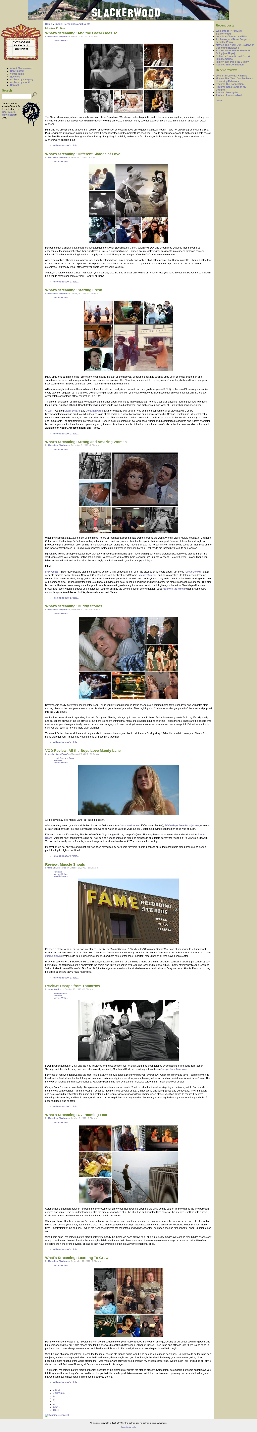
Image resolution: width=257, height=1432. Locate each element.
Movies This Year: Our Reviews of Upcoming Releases (235, 46)
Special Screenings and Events (72, 24)
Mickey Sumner (147, 575)
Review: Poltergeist (227, 92)
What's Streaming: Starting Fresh (73, 290)
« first (56, 1390)
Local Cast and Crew (64, 758)
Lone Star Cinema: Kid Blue (231, 36)
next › (56, 1407)
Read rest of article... (67, 145)
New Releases (61, 876)
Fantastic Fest (60, 993)
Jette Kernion (54, 989)
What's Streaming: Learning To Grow (76, 1258)
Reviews (15, 76)
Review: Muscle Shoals (65, 864)
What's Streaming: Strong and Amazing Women (86, 442)
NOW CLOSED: (21, 41)
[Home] (128, 19)
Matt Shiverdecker (57, 868)
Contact (14, 85)
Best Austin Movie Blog (8, 113)
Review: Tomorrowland (229, 95)
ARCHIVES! (21, 49)
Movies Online (61, 41)
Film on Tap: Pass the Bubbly (232, 61)
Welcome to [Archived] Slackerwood (229, 32)
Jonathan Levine (129, 825)
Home (48, 24)
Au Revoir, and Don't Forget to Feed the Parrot (233, 41)
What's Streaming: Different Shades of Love (82, 154)
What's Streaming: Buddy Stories (73, 606)
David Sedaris (72, 410)
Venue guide (17, 73)
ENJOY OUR (21, 45)
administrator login (128, 1427)
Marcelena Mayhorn (57, 36)
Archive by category (21, 79)
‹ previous (59, 1393)
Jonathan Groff (94, 410)
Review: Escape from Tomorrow (72, 986)
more (219, 100)
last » (56, 1410)
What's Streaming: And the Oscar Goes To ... (83, 33)
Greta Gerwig (193, 571)
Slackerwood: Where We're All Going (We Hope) (233, 52)
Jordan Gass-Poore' (58, 754)
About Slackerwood (21, 68)
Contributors (17, 71)
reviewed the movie (174, 588)
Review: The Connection (230, 64)
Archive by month (20, 82)
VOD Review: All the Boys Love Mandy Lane (83, 751)
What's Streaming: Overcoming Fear (76, 1115)
